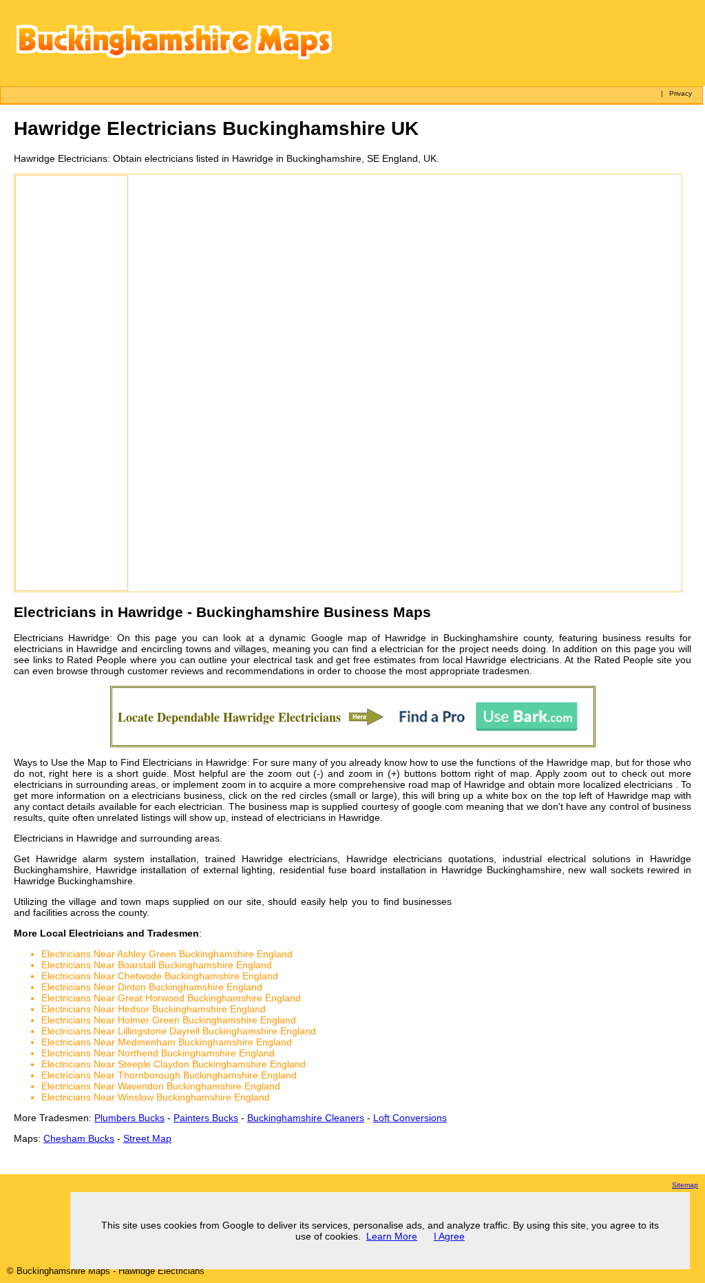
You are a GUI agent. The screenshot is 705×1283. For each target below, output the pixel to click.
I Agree (449, 1236)
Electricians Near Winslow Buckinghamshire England (155, 1097)
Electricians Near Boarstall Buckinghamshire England (156, 964)
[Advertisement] (72, 383)
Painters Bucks (205, 1117)
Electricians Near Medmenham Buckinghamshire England (166, 1041)
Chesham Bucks (78, 1138)
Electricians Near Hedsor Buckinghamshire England (153, 1008)
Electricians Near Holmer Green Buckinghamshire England (168, 1019)
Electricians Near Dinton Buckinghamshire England (151, 986)
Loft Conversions (410, 1117)
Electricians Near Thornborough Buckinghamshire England (169, 1075)
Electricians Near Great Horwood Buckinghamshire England (171, 997)
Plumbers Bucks (129, 1117)
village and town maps (119, 901)
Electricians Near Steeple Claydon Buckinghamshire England (173, 1064)
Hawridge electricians (512, 659)
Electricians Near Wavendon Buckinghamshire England (160, 1086)
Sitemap (685, 1185)
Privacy (680, 93)
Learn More (391, 1236)
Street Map (147, 1138)
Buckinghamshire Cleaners (305, 1117)
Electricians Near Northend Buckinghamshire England (158, 1052)
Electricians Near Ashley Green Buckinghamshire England (167, 953)
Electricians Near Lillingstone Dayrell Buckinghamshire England (178, 1030)
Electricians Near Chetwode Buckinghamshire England (159, 975)
